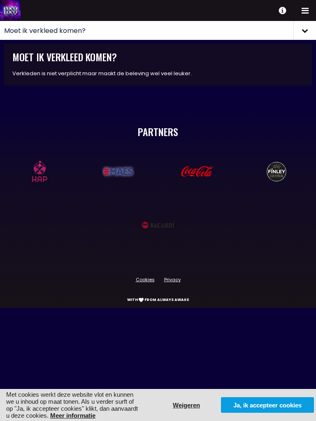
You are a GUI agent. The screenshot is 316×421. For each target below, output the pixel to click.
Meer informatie (72, 415)
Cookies (145, 279)
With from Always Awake (158, 299)
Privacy (172, 279)
